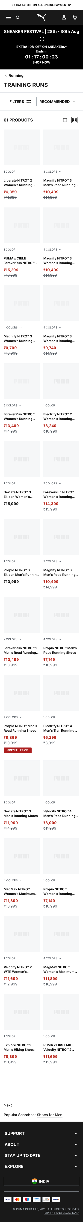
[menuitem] (61, 1212)
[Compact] (65, 120)
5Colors (11, 405)
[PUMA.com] (41, 17)
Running (16, 75)
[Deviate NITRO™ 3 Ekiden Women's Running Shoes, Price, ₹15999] (22, 473)
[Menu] (8, 17)
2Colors (11, 639)
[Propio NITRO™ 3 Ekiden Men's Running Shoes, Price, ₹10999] (22, 551)
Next (8, 1105)
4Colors (50, 249)
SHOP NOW (41, 62)
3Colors (50, 171)
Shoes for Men (49, 1114)
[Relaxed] (74, 120)
